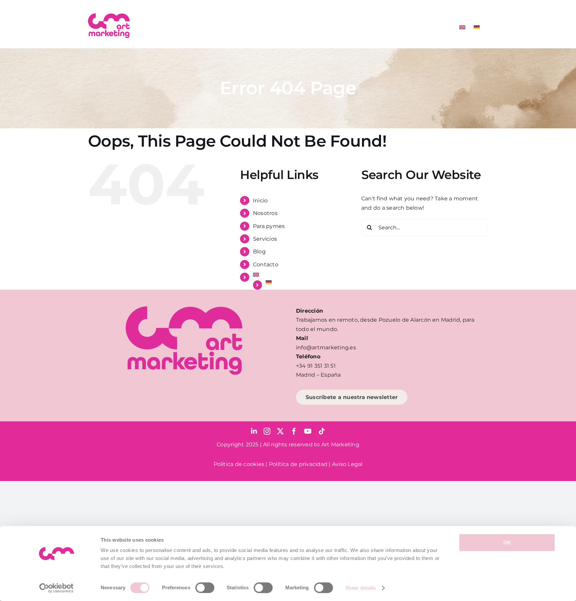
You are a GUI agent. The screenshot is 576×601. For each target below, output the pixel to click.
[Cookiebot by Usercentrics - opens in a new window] (56, 588)
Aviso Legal (347, 464)
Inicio (260, 200)
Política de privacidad (298, 464)
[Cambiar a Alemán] (477, 27)
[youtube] (308, 431)
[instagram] (267, 431)
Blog (259, 251)
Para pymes (269, 226)
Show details (360, 588)
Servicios (265, 239)
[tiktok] (321, 431)
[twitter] (280, 431)
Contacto (265, 264)
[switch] (204, 587)
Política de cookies (239, 464)
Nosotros (265, 213)
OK (507, 542)
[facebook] (294, 431)
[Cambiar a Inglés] (462, 27)
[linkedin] (254, 431)
